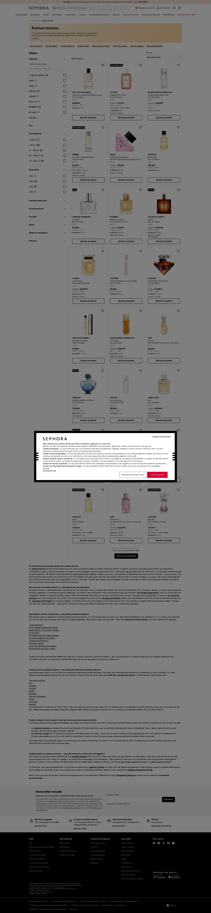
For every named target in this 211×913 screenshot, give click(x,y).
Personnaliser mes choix (132, 475)
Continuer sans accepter (161, 436)
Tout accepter (157, 475)
